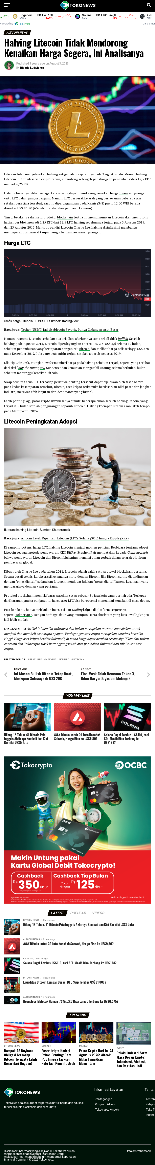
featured (35, 659)
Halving (51, 659)
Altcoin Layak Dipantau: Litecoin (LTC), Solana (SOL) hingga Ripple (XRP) (75, 538)
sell (42, 367)
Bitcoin (84, 348)
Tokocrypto (23, 614)
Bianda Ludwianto (32, 67)
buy (20, 367)
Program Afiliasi (105, 1104)
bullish (123, 338)
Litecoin (78, 659)
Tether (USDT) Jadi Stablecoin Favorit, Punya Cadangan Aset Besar (69, 329)
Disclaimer (149, 23)
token (123, 193)
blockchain (65, 217)
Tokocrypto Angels (107, 1109)
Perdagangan (103, 1099)
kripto (64, 659)
